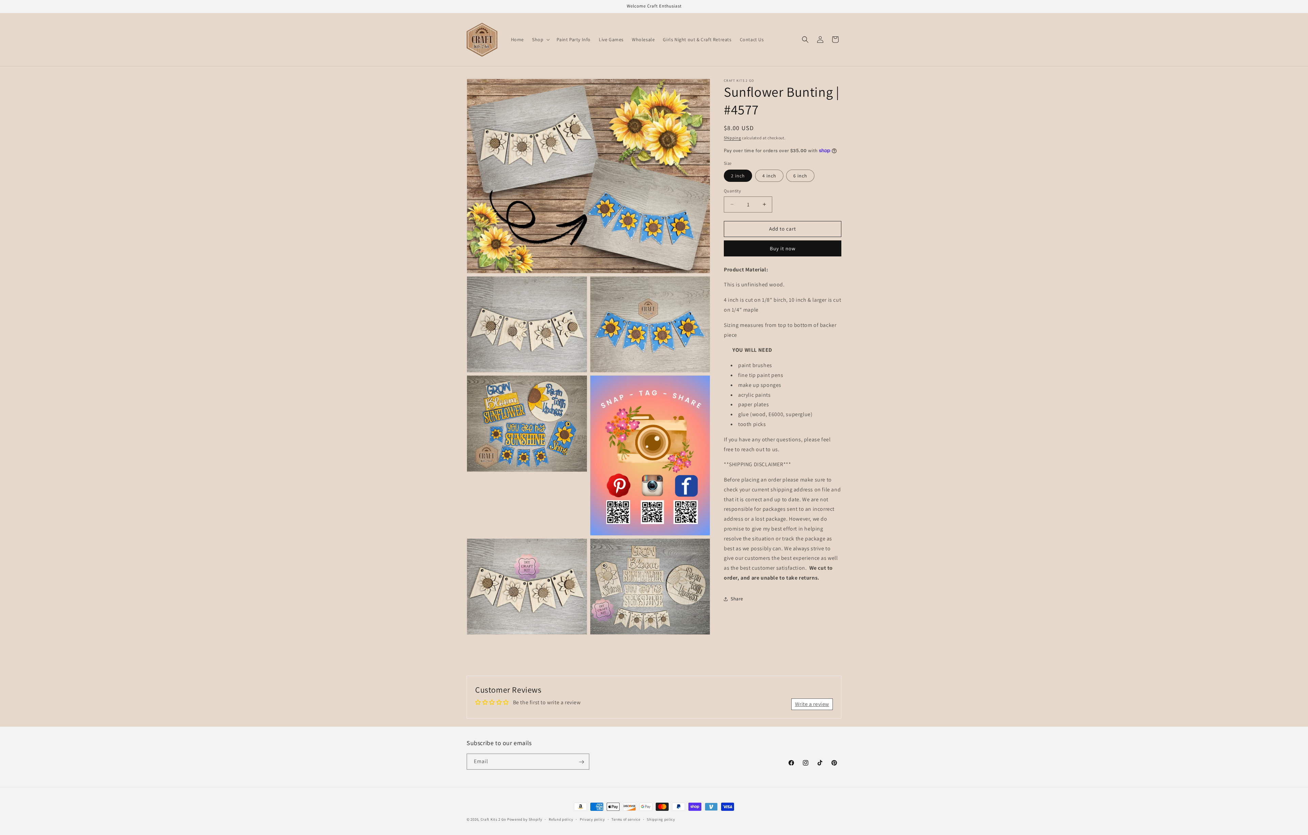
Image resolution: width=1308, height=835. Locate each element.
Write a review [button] (812, 704)
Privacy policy (592, 819)
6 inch (800, 176)
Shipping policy (661, 819)
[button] (540, 39)
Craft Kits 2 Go (494, 819)
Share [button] (737, 599)
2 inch (738, 176)
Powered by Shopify (524, 819)
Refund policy (561, 819)
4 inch (769, 176)
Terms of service (625, 819)
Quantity (732, 191)
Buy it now (783, 248)
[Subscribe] (581, 762)
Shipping (732, 137)
